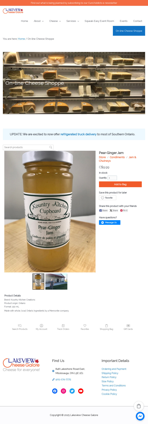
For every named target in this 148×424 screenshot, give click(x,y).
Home (21, 38)
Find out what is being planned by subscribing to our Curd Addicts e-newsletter (74, 2)
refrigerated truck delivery (78, 134)
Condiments (117, 157)
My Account (41, 329)
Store (102, 157)
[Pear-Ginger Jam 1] (56, 282)
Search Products (19, 329)
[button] (107, 197)
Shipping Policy (110, 373)
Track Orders (63, 329)
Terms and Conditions (114, 385)
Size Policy (108, 381)
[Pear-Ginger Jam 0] (38, 282)
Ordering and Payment (114, 368)
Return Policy (109, 377)
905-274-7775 (63, 379)
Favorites (85, 329)
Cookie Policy (109, 393)
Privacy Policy (109, 389)
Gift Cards (128, 329)
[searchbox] (28, 147)
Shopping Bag (106, 329)
